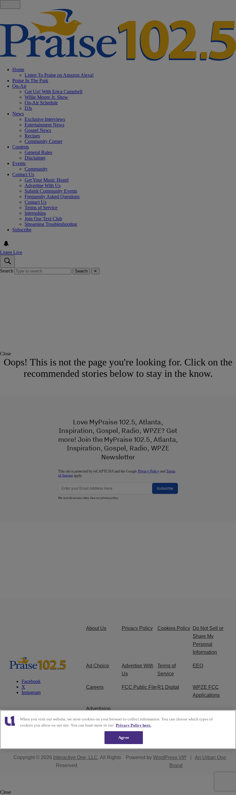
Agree (123, 737)
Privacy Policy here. (133, 725)
